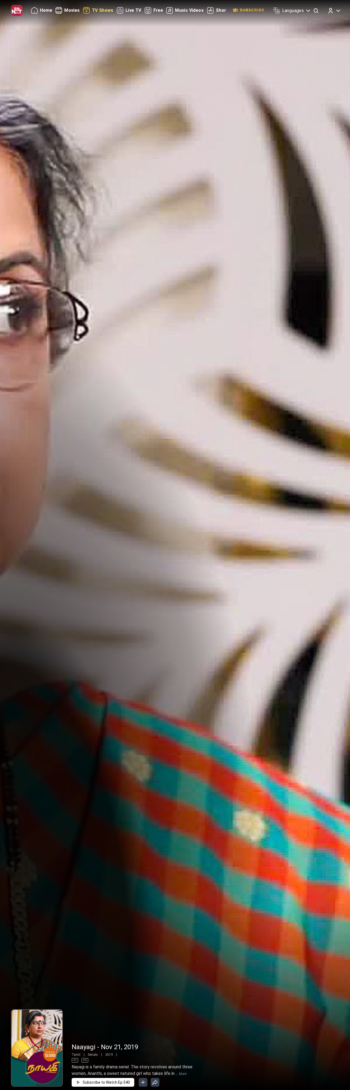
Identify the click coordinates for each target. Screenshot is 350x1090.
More (182, 1074)
